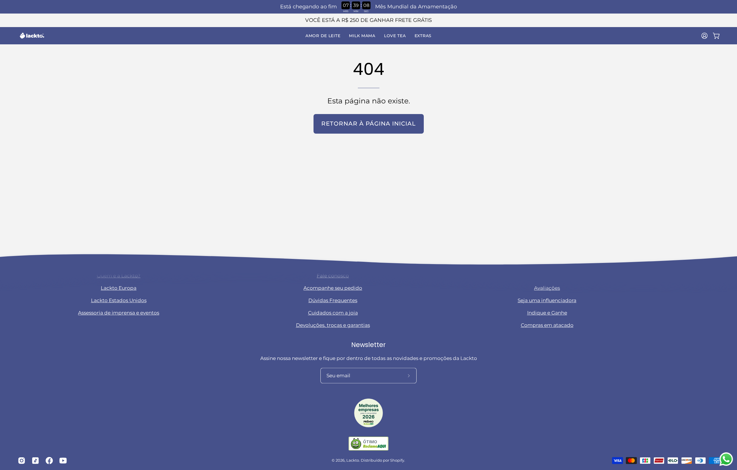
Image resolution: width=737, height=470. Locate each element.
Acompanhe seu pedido (332, 288)
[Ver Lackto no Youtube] (62, 460)
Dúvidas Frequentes (332, 301)
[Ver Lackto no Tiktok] (34, 460)
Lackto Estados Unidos (119, 301)
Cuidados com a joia (333, 313)
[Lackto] (31, 35)
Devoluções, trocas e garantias (333, 325)
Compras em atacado (547, 325)
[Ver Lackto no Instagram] (20, 460)
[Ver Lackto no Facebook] (48, 460)
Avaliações (547, 288)
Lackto (352, 460)
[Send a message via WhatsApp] (726, 459)
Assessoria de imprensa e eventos (118, 313)
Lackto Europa (118, 288)
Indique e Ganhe (547, 313)
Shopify (397, 460)
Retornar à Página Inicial (368, 123)
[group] (368, 20)
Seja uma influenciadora (547, 301)
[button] (323, 35)
